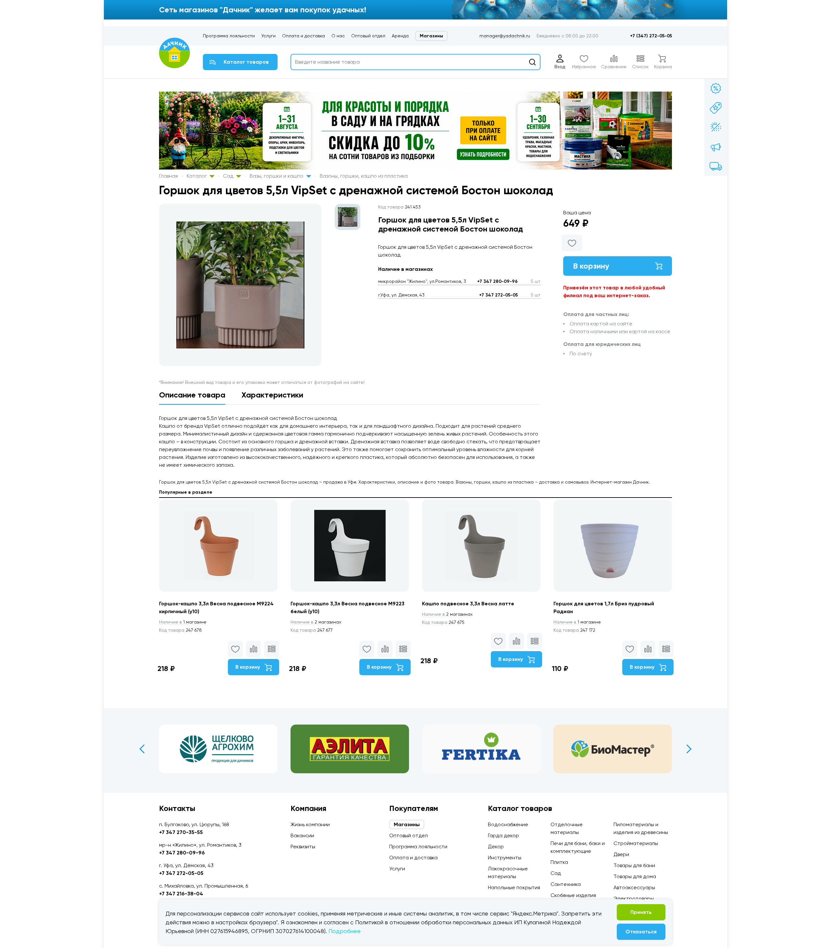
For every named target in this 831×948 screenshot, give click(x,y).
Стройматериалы (636, 843)
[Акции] (715, 88)
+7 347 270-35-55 (181, 832)
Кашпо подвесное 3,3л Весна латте (468, 603)
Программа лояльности (229, 35)
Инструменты (504, 857)
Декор (496, 846)
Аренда (400, 35)
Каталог (197, 176)
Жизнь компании (310, 824)
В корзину (591, 266)
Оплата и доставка (303, 35)
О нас (338, 35)
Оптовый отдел (368, 35)
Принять (641, 912)
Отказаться (641, 932)
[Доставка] (715, 166)
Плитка (559, 862)
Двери (621, 854)
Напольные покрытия (514, 887)
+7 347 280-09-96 (497, 281)
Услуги (268, 35)
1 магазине (182, 622)
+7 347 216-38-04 (181, 894)
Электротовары (634, 898)
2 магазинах (316, 622)
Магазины (431, 36)
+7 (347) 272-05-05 (651, 36)
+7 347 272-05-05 (498, 295)
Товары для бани (634, 865)
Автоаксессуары (634, 887)
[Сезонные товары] (715, 127)
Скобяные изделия (573, 895)
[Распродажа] (715, 147)
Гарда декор (503, 835)
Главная (168, 176)
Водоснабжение (508, 824)
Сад (229, 176)
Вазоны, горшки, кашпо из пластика (364, 176)
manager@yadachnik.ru (504, 35)
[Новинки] (715, 108)
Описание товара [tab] (192, 394)
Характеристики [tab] (272, 394)
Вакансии (302, 835)
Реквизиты (303, 846)
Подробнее (345, 931)
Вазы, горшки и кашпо (277, 176)
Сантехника (566, 884)
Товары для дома (635, 876)
